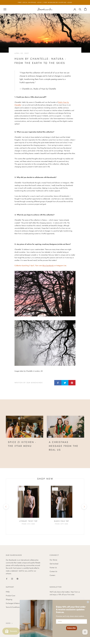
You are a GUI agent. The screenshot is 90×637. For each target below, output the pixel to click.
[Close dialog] (88, 602)
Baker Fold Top (61, 521)
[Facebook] (7, 578)
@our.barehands (48, 265)
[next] (84, 506)
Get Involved (54, 564)
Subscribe (71, 628)
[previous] (6, 506)
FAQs (8, 592)
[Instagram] (12, 578)
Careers (52, 575)
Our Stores (53, 560)
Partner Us (53, 567)
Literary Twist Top (28, 521)
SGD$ (8, 623)
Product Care (10, 595)
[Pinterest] (17, 578)
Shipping (9, 599)
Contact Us (53, 571)
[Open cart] (85, 9)
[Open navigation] (5, 9)
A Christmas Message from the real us (63, 446)
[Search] (80, 9)
